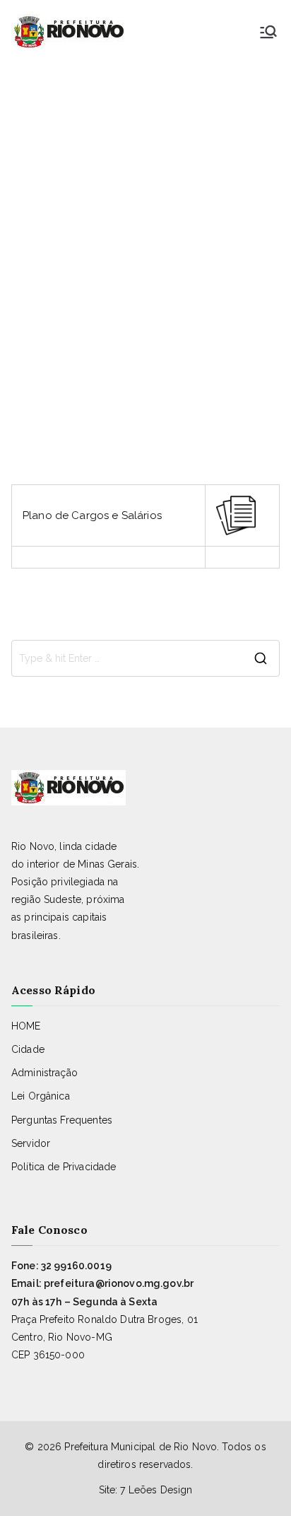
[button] (145, 1488)
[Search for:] (145, 658)
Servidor (30, 1143)
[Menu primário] (268, 32)
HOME (26, 1026)
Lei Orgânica (40, 1096)
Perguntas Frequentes (61, 1120)
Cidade (27, 1049)
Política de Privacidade (63, 1166)
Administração (44, 1072)
